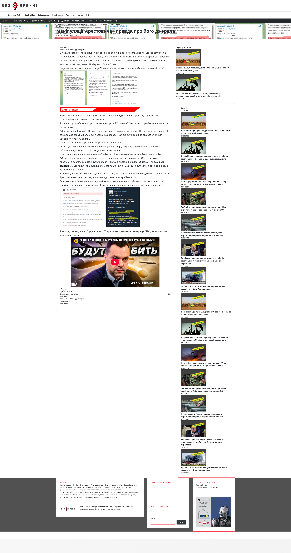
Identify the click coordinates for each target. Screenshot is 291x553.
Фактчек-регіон (111, 21)
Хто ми (80, 15)
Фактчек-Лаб (14, 15)
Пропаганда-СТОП (21, 21)
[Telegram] (61, 306)
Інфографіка (43, 15)
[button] (73, 87)
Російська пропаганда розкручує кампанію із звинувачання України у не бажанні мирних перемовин (202, 261)
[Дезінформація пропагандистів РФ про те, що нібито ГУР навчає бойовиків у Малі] (188, 65)
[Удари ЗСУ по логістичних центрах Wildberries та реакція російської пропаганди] (193, 284)
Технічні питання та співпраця (207, 487)
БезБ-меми (57, 15)
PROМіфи (98, 21)
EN (87, 15)
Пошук (153, 518)
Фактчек (6, 21)
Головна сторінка (63, 24)
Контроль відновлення (82, 21)
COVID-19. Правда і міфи (58, 21)
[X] (60, 306)
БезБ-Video (30, 15)
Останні (184, 108)
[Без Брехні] (19, 6)
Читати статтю (65, 301)
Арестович (66, 291)
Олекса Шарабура (62, 35)
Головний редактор (203, 485)
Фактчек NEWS (38, 21)
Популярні (184, 110)
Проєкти (70, 15)
